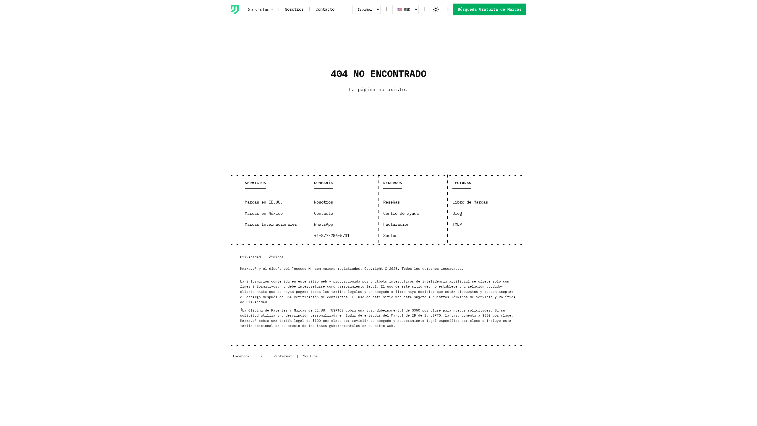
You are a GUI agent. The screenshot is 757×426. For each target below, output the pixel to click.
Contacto (325, 9)
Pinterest (283, 356)
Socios (390, 235)
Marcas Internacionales (271, 224)
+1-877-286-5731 (332, 235)
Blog (457, 213)
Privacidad (250, 257)
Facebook (241, 356)
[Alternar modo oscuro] (436, 9)
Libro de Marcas (470, 202)
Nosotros (294, 9)
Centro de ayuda (401, 213)
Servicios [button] (258, 9)
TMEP (457, 224)
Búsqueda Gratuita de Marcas (490, 9)
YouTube (310, 356)
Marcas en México (264, 213)
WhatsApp (323, 224)
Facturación (396, 224)
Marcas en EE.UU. (264, 202)
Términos (275, 257)
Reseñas (391, 202)
